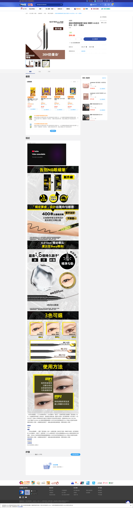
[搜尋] (61, 4)
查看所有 (53, 130)
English (112, 1)
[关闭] (130, 505)
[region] (66, 505)
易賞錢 (75, 492)
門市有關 (100, 494)
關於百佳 (51, 490)
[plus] (81, 39)
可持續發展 (64, 490)
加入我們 (64, 492)
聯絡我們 (100, 490)
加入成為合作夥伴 (65, 494)
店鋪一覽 (76, 494)
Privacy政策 (20, 506)
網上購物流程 (77, 490)
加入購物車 (95, 39)
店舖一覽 (108, 1)
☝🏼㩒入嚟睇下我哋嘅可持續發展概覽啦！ (27, 1)
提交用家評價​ (75, 454)
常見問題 (100, 492)
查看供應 (83, 51)
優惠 (30, 71)
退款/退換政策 (89, 490)
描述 (40, 71)
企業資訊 (51, 492)
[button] (96, 4)
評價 (49, 71)
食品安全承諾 (52, 494)
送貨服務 (88, 492)
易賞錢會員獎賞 (99, 1)
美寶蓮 (70, 20)
